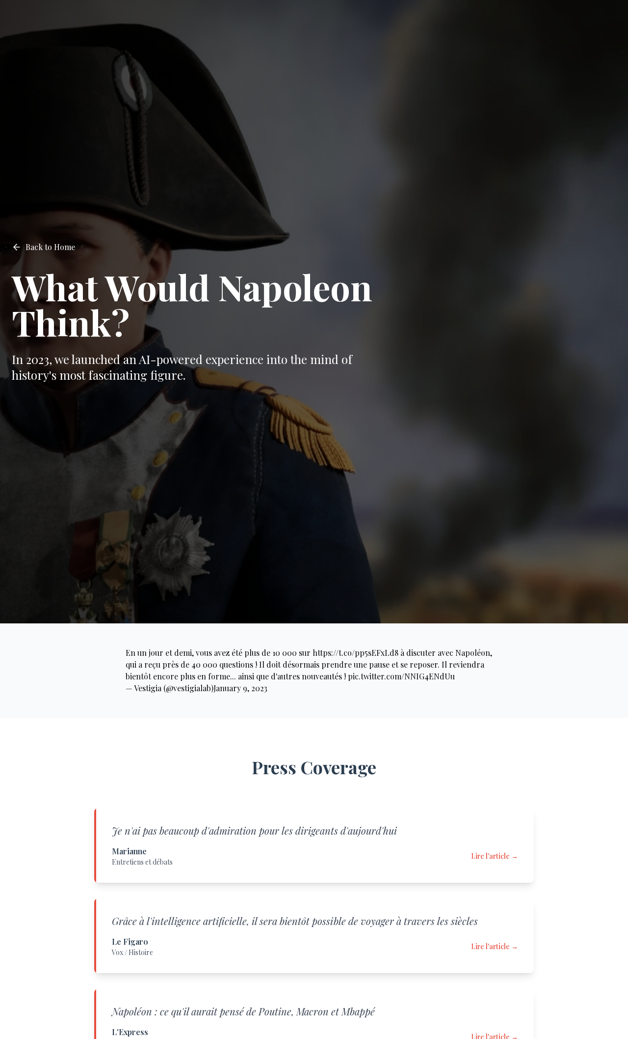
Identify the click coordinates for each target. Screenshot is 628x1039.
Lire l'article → (494, 856)
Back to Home (50, 247)
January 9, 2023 (240, 688)
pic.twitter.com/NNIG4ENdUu (401, 676)
